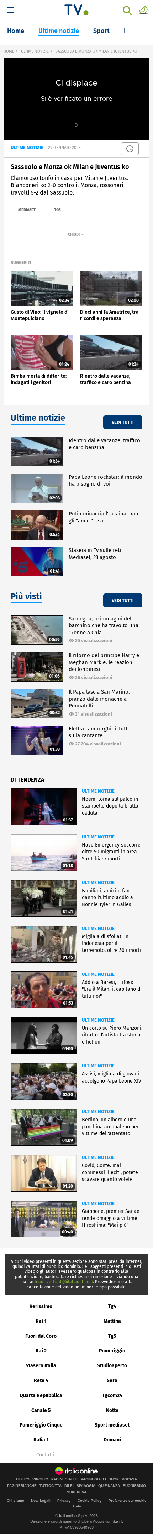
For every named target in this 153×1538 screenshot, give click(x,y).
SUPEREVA (76, 1492)
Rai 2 (41, 1351)
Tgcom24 (112, 1395)
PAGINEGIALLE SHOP (100, 1479)
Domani (112, 1440)
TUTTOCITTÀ (50, 1486)
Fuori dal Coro (41, 1336)
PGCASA (129, 1479)
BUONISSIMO (134, 1486)
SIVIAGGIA (85, 1486)
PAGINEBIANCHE (22, 1486)
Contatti (45, 1455)
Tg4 (112, 1306)
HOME (9, 51)
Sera (112, 1381)
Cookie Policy (90, 1501)
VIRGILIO (40, 1479)
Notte (112, 1410)
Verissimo (41, 1306)
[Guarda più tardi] (130, 148)
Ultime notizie (58, 31)
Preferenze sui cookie (128, 1501)
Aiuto (76, 1506)
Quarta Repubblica (41, 1395)
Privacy (64, 1501)
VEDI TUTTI (123, 422)
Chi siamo (15, 1501)
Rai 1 (41, 1321)
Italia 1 (41, 1440)
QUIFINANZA (109, 1486)
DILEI (69, 1486)
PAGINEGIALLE (64, 1479)
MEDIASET (27, 210)
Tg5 (112, 1336)
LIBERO (23, 1479)
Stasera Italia (41, 1366)
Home (15, 31)
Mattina (112, 1321)
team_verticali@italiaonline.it (64, 1281)
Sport (101, 31)
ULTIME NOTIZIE (35, 51)
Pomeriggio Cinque (41, 1425)
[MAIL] (143, 9)
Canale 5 (41, 1410)
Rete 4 (41, 1381)
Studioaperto (112, 1366)
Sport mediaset (112, 1425)
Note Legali (41, 1501)
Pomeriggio (112, 1351)
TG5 (57, 210)
